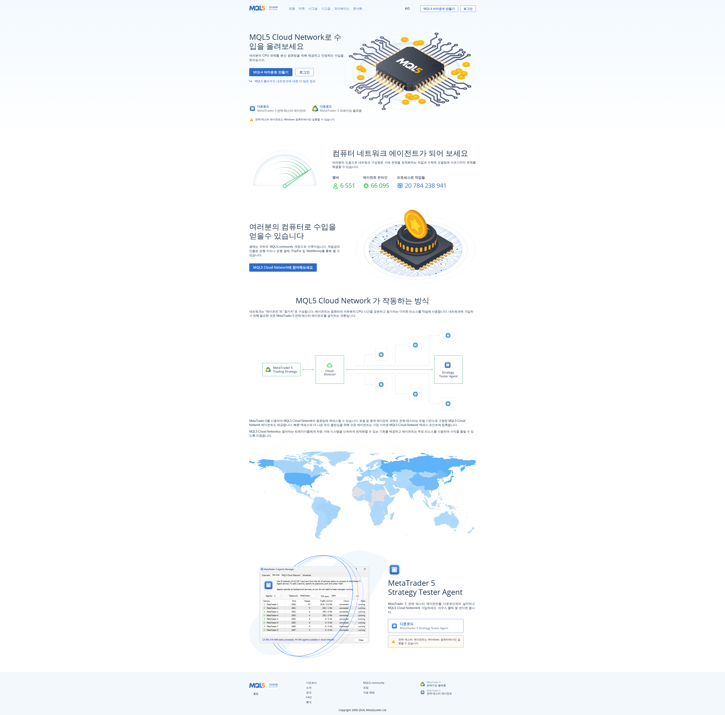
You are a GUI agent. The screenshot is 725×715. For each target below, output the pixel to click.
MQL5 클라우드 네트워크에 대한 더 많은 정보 (285, 81)
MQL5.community (373, 682)
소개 (309, 687)
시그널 (313, 8)
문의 (309, 692)
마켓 (302, 8)
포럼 (292, 8)
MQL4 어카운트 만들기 (439, 9)
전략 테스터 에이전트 (439, 693)
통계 (309, 702)
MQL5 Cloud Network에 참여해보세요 (283, 267)
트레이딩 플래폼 (436, 685)
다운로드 (263, 106)
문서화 (357, 8)
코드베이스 (341, 8)
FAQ (309, 697)
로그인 (468, 9)
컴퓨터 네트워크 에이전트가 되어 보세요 (400, 153)
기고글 (325, 8)
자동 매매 (369, 692)
